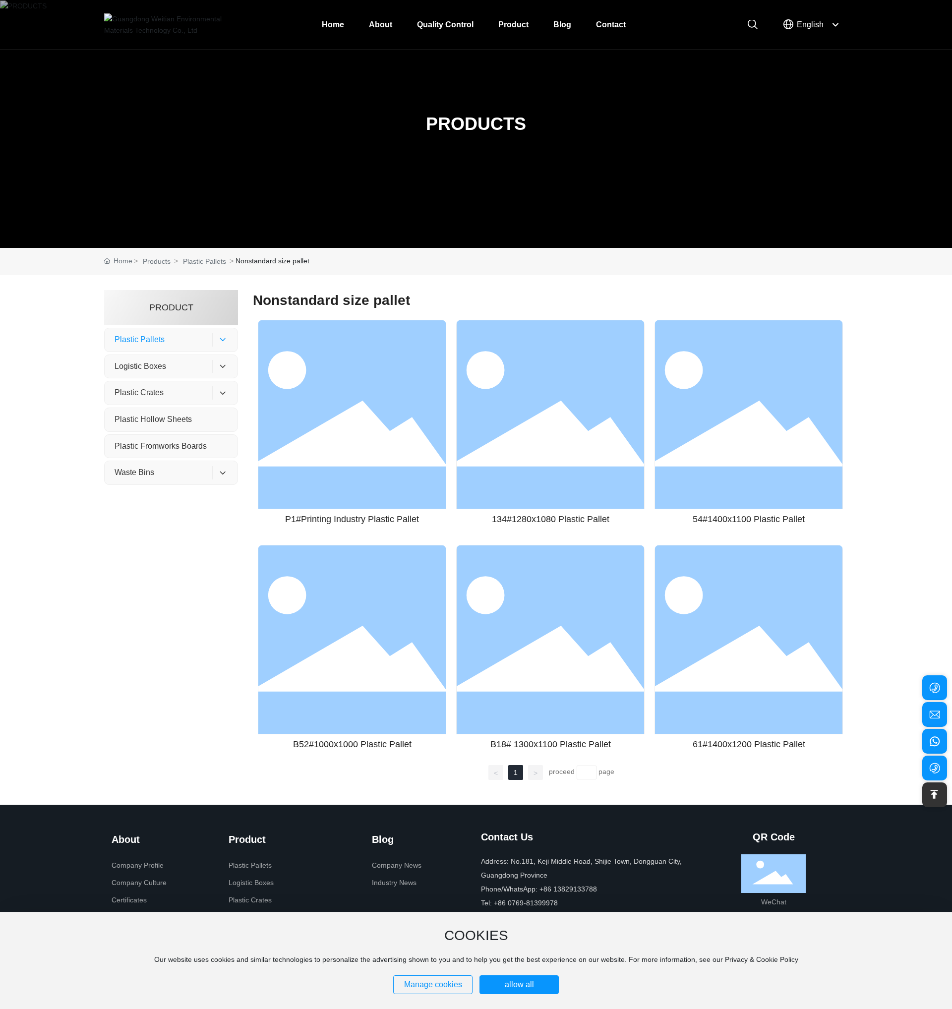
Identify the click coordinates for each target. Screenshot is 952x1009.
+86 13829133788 (568, 889)
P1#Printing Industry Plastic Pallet (352, 519)
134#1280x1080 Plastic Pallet (550, 519)
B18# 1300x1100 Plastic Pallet (550, 744)
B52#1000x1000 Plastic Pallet (352, 744)
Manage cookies (433, 984)
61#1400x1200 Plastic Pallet (749, 744)
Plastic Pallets (204, 261)
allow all (519, 984)
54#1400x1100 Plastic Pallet (749, 519)
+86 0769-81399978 (527, 903)
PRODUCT (171, 307)
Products (157, 261)
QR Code (774, 836)
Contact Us (507, 836)
